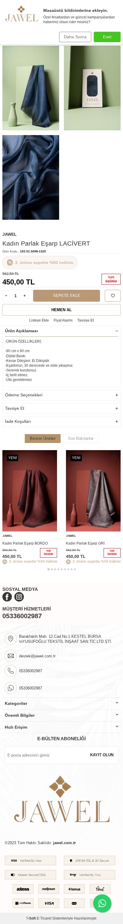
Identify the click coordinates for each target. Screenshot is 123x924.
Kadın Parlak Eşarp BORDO (25, 543)
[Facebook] (7, 597)
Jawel (9, 234)
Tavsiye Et (85, 320)
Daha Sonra (75, 36)
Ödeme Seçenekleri (23, 395)
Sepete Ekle (66, 295)
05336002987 (22, 616)
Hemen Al (61, 310)
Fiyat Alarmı (63, 320)
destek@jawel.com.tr (37, 656)
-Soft (31, 918)
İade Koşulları (18, 421)
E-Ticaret (44, 918)
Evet (107, 36)
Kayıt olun (101, 755)
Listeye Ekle (39, 320)
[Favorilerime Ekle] (50, 458)
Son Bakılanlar (80, 438)
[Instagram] (19, 597)
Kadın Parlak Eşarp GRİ (85, 543)
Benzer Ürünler (43, 438)
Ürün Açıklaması (21, 330)
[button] (48, 569)
